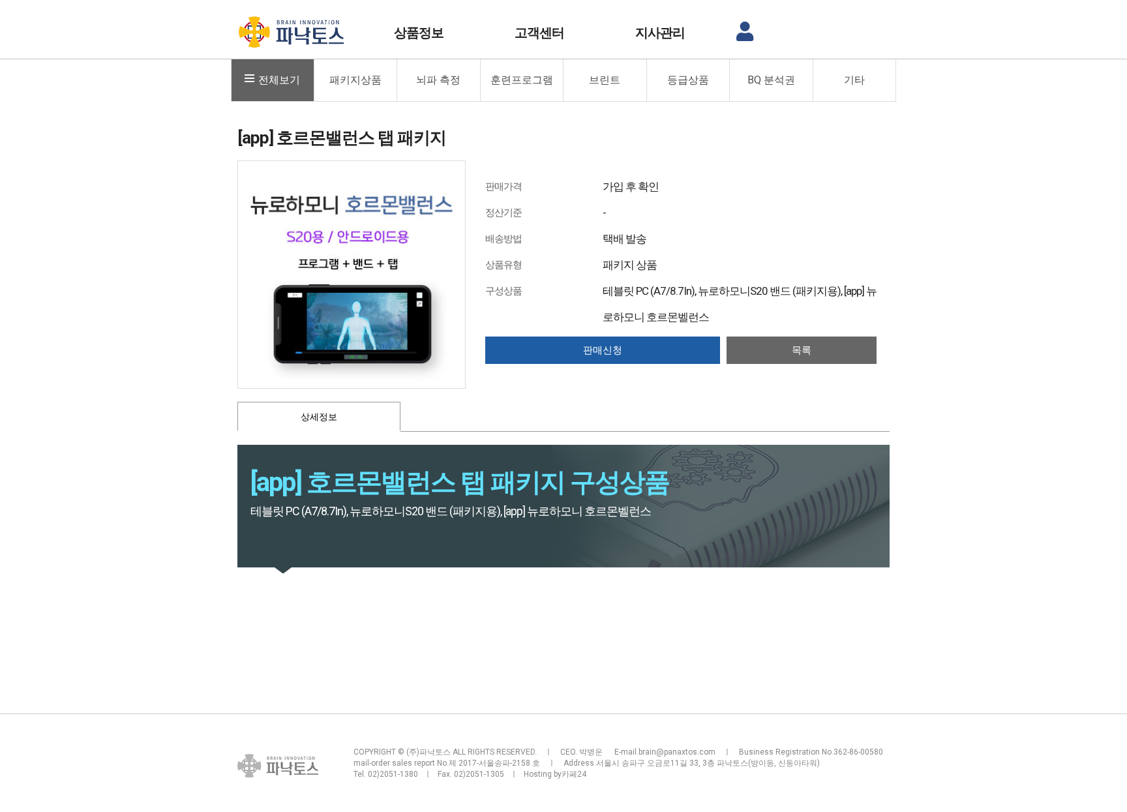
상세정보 (319, 417)
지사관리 (660, 32)
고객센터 (539, 32)
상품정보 (418, 32)
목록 (801, 350)
